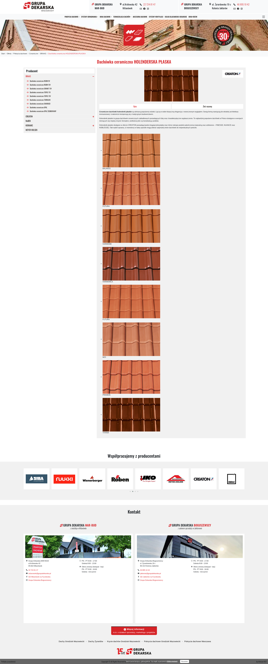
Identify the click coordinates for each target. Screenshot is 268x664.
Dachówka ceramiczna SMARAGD (40, 103)
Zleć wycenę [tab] (207, 106)
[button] (130, 491)
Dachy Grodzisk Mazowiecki (71, 641)
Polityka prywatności (172, 661)
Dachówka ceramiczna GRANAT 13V (41, 88)
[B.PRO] (231, 478)
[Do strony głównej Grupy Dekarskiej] (134, 651)
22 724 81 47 (149, 4)
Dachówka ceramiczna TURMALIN (40, 100)
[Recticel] (120, 478)
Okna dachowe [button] (105, 17)
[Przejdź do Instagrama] (148, 8)
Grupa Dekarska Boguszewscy (39, 580)
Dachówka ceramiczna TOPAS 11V (40, 92)
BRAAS (43, 54)
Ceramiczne (33, 54)
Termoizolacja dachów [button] (121, 17)
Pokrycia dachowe (20, 54)
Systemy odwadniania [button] (89, 17)
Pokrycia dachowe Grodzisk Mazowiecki (162, 641)
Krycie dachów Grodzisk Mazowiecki (123, 641)
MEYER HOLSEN (31, 129)
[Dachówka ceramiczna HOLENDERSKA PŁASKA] (232, 74)
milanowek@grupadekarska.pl (39, 573)
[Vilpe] (148, 478)
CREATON (29, 116)
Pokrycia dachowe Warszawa (197, 641)
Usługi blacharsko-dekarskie (176, 17)
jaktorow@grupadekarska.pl (150, 573)
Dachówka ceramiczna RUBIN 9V (40, 81)
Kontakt (134, 512)
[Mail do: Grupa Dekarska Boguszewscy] (234, 8)
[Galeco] (64, 478)
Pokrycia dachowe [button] (71, 17)
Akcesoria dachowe (140, 17)
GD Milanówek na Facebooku (39, 577)
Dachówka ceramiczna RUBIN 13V (40, 84)
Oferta (9, 54)
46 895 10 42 (243, 4)
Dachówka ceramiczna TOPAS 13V (40, 96)
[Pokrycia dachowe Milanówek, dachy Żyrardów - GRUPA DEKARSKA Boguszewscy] (39, 6)
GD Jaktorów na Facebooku (150, 577)
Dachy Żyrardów (95, 641)
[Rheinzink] (176, 478)
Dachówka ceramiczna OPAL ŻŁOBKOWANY (43, 111)
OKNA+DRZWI (193, 17)
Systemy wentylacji (156, 17)
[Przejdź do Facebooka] (144, 8)
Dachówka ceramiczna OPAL (38, 107)
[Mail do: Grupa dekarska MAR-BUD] (141, 8)
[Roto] (36, 478)
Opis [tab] (135, 106)
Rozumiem (184, 661)
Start (3, 54)
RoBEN (28, 120)
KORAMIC (29, 125)
